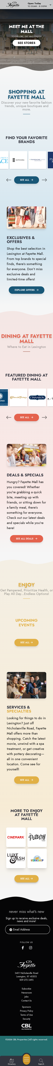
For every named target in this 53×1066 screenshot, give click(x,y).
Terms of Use (26, 1015)
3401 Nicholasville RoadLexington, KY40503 (26, 974)
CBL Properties (20, 1039)
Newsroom (26, 992)
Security (26, 1018)
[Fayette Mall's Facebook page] (23, 947)
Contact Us (26, 1000)
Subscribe (26, 988)
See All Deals (24, 538)
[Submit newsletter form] (44, 929)
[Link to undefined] (18, 160)
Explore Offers (25, 290)
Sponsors (26, 1007)
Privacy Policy (26, 1011)
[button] (39, 4)
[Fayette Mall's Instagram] (31, 947)
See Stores (26, 43)
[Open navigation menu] (26, 1059)
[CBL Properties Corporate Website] (26, 1027)
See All (25, 180)
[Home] (14, 4)
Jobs (26, 996)
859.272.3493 (26, 980)
